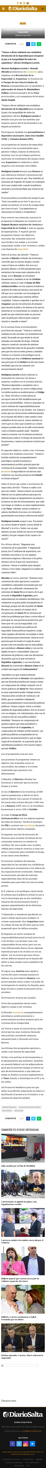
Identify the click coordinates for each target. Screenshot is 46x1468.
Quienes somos (28, 1459)
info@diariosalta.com (31, 1431)
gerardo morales (9, 1107)
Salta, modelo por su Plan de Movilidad (18, 1166)
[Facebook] (12, 1443)
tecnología (29, 825)
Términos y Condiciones (14, 1462)
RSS (28, 1466)
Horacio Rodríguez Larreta (29, 1107)
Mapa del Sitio (19, 1466)
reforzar (6, 471)
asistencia (18, 1012)
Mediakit (39, 1459)
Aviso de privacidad (32, 1462)
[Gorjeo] (19, 1443)
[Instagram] (25, 1443)
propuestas (32, 71)
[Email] (32, 1443)
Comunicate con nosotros (11, 1459)
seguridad (23, 249)
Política (22, 23)
